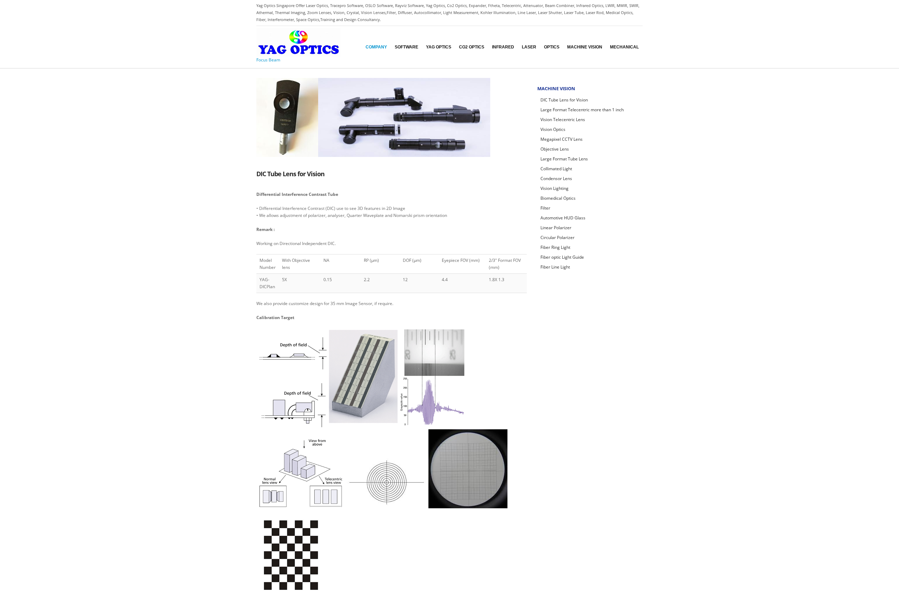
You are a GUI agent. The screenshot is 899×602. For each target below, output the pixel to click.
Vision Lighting (554, 188)
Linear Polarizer (555, 228)
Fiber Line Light (555, 267)
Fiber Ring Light (555, 247)
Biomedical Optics (558, 198)
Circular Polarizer (557, 237)
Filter (545, 208)
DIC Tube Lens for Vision (564, 100)
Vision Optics (552, 129)
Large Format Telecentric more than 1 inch (582, 110)
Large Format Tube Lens (564, 159)
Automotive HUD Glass (562, 218)
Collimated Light (556, 169)
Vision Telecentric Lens (562, 120)
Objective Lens (554, 149)
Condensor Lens (556, 178)
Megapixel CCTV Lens (561, 139)
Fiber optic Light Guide (562, 257)
